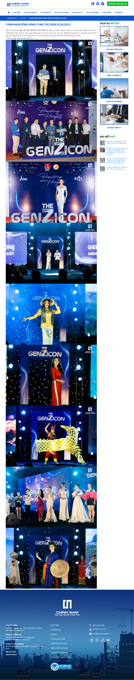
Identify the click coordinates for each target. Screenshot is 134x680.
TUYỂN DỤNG (56, 630)
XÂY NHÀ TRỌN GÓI (30, 12)
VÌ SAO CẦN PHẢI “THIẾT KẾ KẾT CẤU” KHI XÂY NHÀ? (116, 168)
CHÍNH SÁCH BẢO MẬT (59, 653)
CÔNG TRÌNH (107, 12)
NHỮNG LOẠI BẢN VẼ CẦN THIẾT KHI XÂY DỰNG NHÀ (116, 142)
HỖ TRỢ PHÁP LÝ (77, 12)
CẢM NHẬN (118, 12)
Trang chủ (13, 18)
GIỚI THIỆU (55, 625)
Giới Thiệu (16, 12)
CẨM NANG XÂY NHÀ (59, 643)
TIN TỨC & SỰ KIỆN (58, 639)
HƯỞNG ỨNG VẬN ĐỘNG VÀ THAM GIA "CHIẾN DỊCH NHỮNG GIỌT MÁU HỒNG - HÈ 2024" (117, 151)
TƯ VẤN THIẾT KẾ (46, 12)
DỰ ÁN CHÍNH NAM (93, 12)
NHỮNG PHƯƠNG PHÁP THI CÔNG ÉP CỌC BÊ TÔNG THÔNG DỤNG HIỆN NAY (116, 161)
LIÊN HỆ (54, 634)
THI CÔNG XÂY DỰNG (61, 12)
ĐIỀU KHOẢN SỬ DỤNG (59, 648)
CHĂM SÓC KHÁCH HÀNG (61, 657)
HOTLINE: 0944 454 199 (118, 4)
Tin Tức (23, 18)
